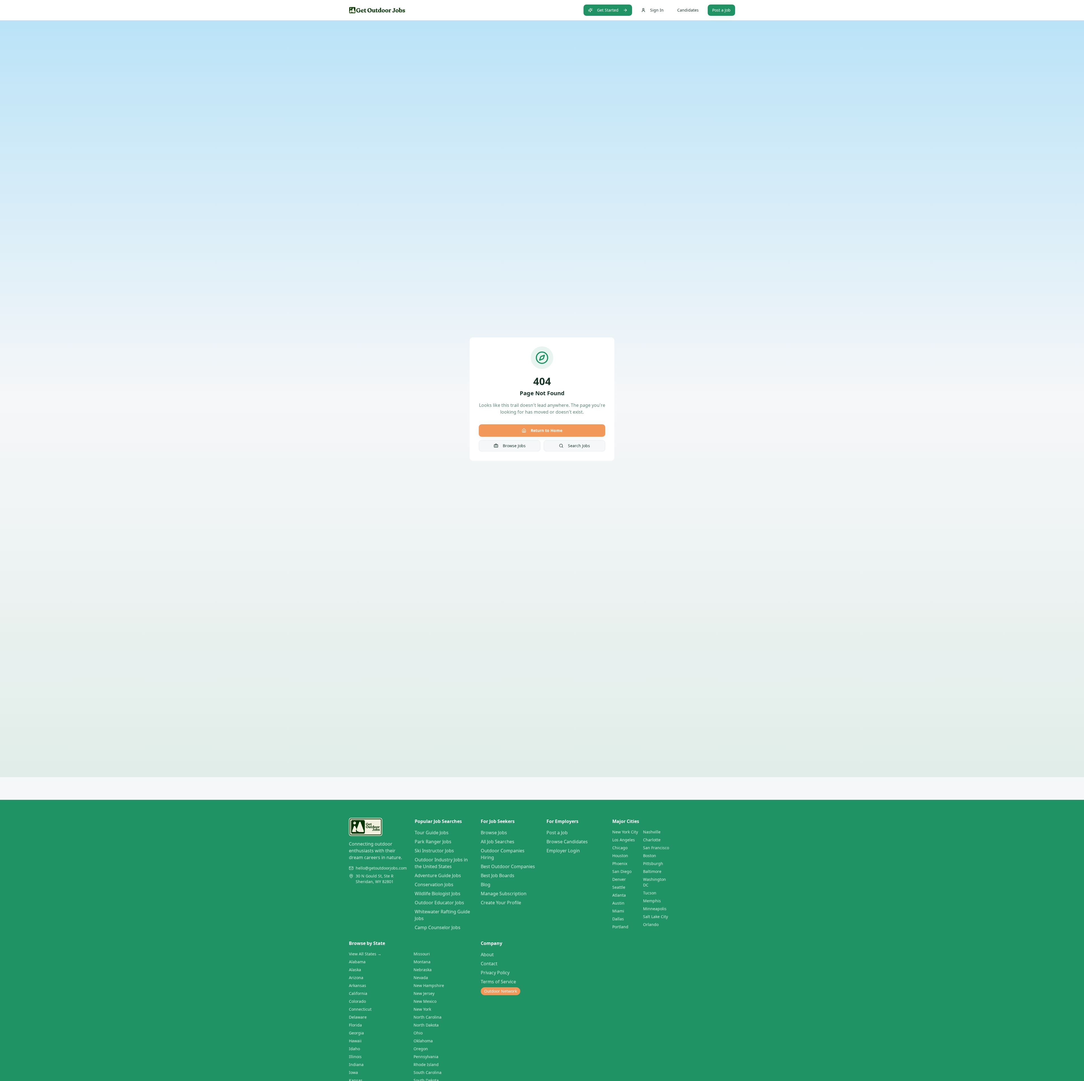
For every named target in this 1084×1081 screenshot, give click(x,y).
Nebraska (423, 969)
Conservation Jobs (434, 884)
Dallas (618, 918)
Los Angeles (623, 839)
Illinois (355, 1056)
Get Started (608, 10)
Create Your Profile (501, 902)
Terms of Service (498, 982)
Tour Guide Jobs (432, 832)
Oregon (421, 1048)
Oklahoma (423, 1040)
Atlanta (619, 895)
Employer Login (563, 851)
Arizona (356, 977)
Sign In (657, 10)
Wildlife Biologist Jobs (437, 893)
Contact (489, 963)
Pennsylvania (426, 1056)
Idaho (354, 1048)
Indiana (356, 1064)
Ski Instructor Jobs (434, 851)
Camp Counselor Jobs (437, 927)
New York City (625, 832)
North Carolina (428, 1017)
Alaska (355, 969)
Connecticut (360, 1009)
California (358, 993)
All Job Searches (497, 841)
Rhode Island (426, 1064)
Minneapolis (654, 908)
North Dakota (426, 1025)
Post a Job (721, 10)
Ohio (418, 1033)
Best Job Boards (497, 875)
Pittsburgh (653, 863)
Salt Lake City (655, 916)
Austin (618, 903)
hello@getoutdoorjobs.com (381, 868)
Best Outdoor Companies (508, 866)
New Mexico (425, 1001)
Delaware (358, 1017)
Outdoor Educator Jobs (439, 902)
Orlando (651, 924)
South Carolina (428, 1072)
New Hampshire (429, 985)
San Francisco (656, 847)
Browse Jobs (514, 445)
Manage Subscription (503, 893)
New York (422, 1009)
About (487, 954)
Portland (620, 926)
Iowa (353, 1072)
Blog (485, 884)
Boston (649, 855)
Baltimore (652, 871)
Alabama (357, 961)
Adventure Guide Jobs (438, 875)
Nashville (652, 832)
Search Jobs (579, 445)
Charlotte (652, 839)
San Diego (621, 871)
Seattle (618, 887)
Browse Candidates (567, 841)
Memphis (652, 900)
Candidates (688, 10)
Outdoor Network (500, 991)
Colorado (357, 1001)
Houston (620, 855)
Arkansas (357, 985)
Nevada (421, 977)
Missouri (422, 953)
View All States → (365, 953)
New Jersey (424, 993)
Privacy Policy (495, 972)
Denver (619, 879)
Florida (355, 1025)
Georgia (356, 1033)
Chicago (620, 847)
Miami (618, 911)
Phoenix (619, 863)
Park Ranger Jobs (433, 841)
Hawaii (355, 1040)
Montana (422, 961)
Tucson (649, 893)
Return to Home (546, 430)
